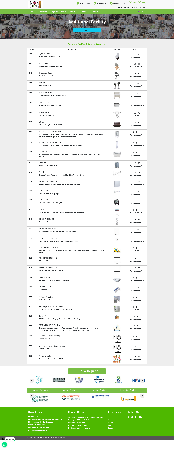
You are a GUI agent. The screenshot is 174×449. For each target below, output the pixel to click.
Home (32, 12)
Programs (54, 12)
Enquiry (142, 7)
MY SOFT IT (142, 437)
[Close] (3, 439)
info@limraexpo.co (119, 3)
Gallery (126, 7)
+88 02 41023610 (102, 3)
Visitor (63, 12)
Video (134, 7)
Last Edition (84, 12)
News (119, 7)
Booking (87, 30)
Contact (95, 12)
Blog (113, 7)
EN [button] (142, 12)
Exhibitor (73, 12)
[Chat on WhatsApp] (4, 444)
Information (42, 12)
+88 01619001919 (85, 3)
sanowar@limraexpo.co (81, 428)
